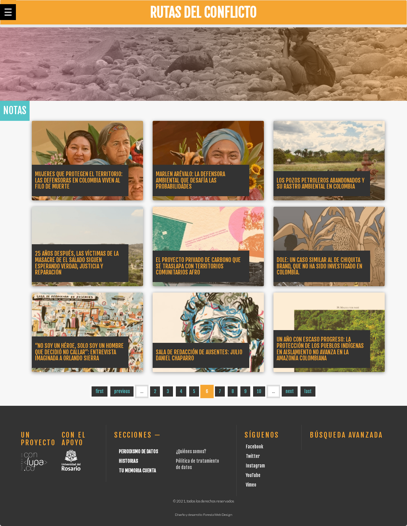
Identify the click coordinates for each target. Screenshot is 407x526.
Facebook (254, 446)
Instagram (255, 465)
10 (259, 391)
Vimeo (251, 485)
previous (122, 391)
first (99, 391)
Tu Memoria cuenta (137, 470)
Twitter (253, 456)
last (308, 391)
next (290, 391)
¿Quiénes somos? (191, 451)
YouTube (253, 475)
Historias (128, 461)
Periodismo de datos (138, 451)
